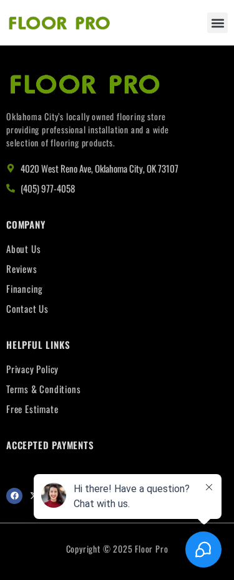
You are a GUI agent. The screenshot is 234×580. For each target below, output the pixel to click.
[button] (217, 22)
